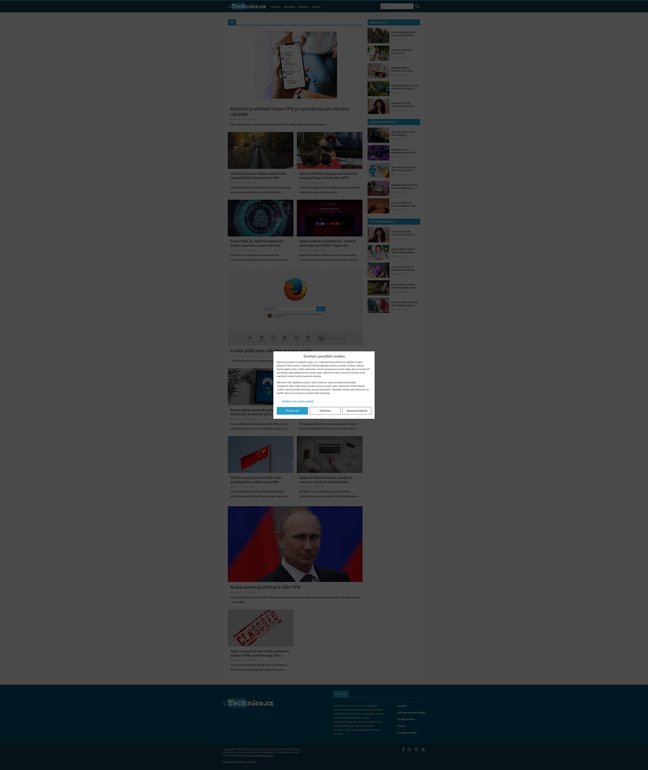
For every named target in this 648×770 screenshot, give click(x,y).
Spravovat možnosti (356, 410)
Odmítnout (325, 410)
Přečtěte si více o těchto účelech (298, 401)
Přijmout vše (292, 410)
